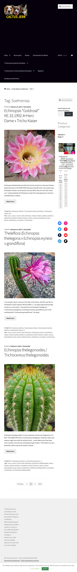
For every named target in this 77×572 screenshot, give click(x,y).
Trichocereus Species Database (14, 63)
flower (34, 216)
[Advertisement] (38, 37)
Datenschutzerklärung (12, 561)
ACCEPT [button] (45, 569)
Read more (10, 201)
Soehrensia (12, 220)
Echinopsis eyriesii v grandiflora (42, 332)
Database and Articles (11, 79)
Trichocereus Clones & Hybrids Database (18, 71)
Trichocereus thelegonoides (21, 470)
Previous (20, 484)
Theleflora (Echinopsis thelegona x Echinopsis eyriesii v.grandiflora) (28, 238)
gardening (7, 218)
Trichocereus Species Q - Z (33, 461)
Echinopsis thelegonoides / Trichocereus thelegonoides (26, 352)
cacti (9, 216)
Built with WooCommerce (30, 561)
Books (27, 55)
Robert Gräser (26, 337)
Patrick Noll (27, 107)
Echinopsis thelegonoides (40, 463)
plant (48, 218)
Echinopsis (28, 216)
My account (18, 55)
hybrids (24, 218)
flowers (39, 216)
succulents (20, 220)
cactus (14, 216)
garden (44, 216)
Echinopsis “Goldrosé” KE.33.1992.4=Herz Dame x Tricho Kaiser (21, 115)
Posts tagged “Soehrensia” (20, 89)
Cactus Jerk (20, 216)
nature (35, 218)
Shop (6, 55)
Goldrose (14, 218)
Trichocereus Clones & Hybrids (33, 211)
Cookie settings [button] (34, 569)
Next (40, 484)
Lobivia (30, 218)
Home (8, 89)
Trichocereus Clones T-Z (17, 330)
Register (41, 71)
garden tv (50, 216)
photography (42, 218)
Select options (60, 196)
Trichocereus (28, 220)
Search (68, 114)
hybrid (20, 218)
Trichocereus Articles (30, 328)
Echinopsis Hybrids (17, 211)
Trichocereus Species (18, 461)
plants (6, 220)
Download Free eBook (40, 55)
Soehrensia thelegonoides (38, 468)
